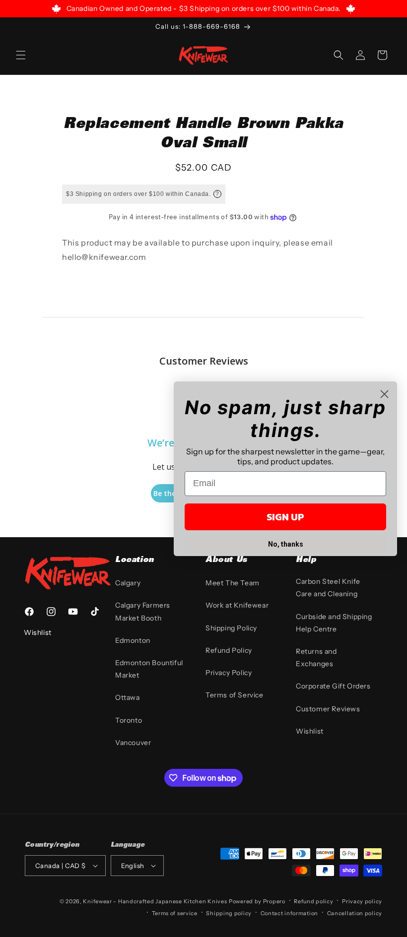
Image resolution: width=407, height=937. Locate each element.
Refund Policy (228, 650)
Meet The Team (232, 582)
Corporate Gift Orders (333, 686)
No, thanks (285, 544)
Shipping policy (229, 913)
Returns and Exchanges (316, 657)
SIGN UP (285, 516)
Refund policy (313, 901)
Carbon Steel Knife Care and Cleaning (328, 587)
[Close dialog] (384, 394)
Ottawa (127, 697)
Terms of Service (234, 694)
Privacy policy (362, 901)
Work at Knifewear (237, 605)
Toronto (128, 720)
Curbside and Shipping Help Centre (334, 622)
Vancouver (133, 742)
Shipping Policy (231, 628)
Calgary (127, 582)
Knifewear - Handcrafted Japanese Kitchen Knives (155, 901)
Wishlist (310, 731)
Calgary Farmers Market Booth (142, 611)
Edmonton (132, 640)
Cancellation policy (354, 913)
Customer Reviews (328, 708)
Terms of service (175, 913)
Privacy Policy (228, 672)
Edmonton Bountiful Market (149, 669)
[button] (21, 55)
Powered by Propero (257, 901)
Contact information (289, 913)
